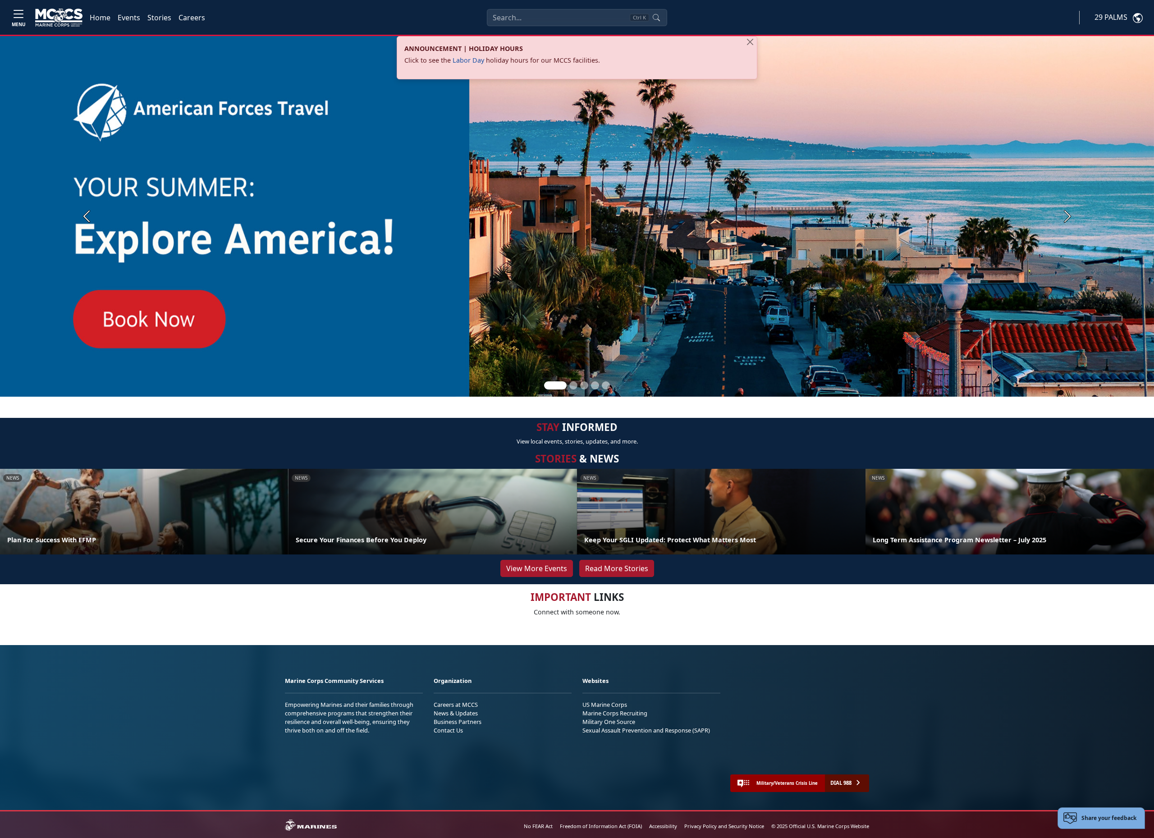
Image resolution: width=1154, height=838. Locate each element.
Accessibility (663, 826)
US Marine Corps (604, 705)
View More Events (536, 568)
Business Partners (457, 722)
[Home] (58, 17)
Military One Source (608, 722)
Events (129, 18)
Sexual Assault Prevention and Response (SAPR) (646, 730)
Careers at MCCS (456, 705)
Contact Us (448, 730)
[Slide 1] (555, 385)
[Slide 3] (584, 385)
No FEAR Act (538, 826)
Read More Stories (616, 568)
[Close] (750, 42)
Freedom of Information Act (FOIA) (601, 826)
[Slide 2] (573, 385)
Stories (159, 18)
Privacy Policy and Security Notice (724, 826)
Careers (192, 18)
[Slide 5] (606, 385)
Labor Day (468, 60)
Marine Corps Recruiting (614, 713)
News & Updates (456, 713)
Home (100, 18)
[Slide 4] (595, 385)
